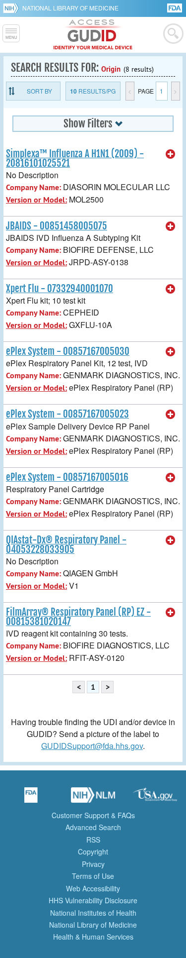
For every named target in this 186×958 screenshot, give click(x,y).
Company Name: (33, 187)
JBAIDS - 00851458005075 (56, 226)
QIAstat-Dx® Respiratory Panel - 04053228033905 (66, 544)
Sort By (39, 91)
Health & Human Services (93, 937)
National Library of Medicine (70, 7)
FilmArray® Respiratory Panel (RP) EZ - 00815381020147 (78, 617)
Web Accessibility (93, 888)
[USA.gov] (155, 798)
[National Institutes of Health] (12, 8)
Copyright (93, 851)
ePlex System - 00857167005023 (67, 414)
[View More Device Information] (171, 154)
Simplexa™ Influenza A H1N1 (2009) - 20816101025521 (75, 158)
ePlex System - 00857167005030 (67, 351)
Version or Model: (36, 200)
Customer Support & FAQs (93, 815)
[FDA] (175, 7)
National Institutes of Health (93, 913)
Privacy (93, 864)
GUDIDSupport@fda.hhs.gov (92, 745)
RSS (93, 840)
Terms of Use (93, 876)
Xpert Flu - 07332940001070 (59, 289)
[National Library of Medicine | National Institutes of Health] (93, 798)
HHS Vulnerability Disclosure (93, 900)
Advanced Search (93, 827)
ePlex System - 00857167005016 (67, 477)
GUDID (93, 34)
